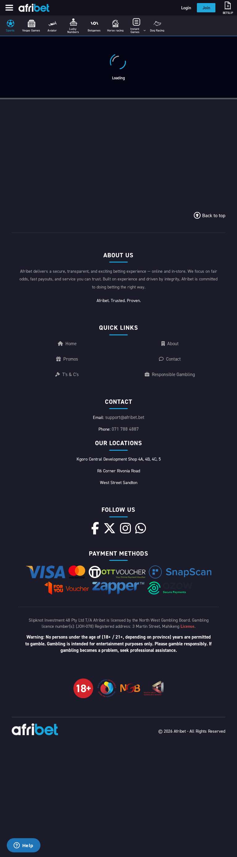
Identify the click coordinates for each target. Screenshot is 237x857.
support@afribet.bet (124, 417)
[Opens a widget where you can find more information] (23, 846)
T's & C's (70, 374)
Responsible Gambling (173, 374)
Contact (173, 359)
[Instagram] (125, 528)
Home (71, 343)
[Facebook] (95, 528)
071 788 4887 (125, 429)
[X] (109, 528)
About (173, 343)
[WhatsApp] (140, 528)
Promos (70, 359)
